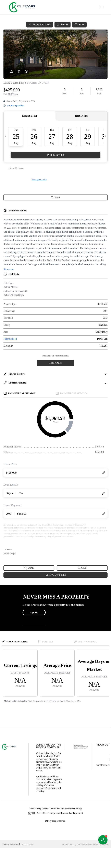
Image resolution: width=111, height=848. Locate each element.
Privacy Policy (68, 844)
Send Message (103, 765)
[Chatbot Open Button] (103, 840)
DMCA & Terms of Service (87, 844)
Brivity (15, 844)
